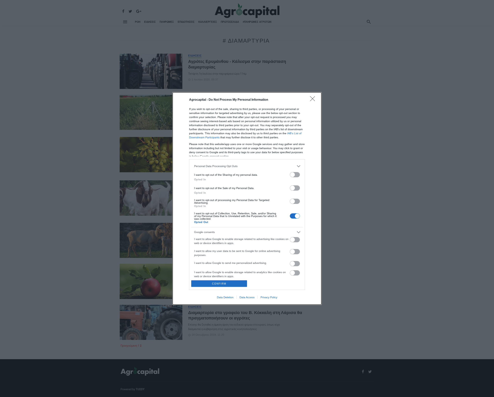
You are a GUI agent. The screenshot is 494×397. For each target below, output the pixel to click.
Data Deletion (225, 297)
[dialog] (247, 198)
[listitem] (247, 166)
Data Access (247, 297)
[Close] (313, 100)
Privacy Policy (269, 297)
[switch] (295, 174)
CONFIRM (219, 283)
